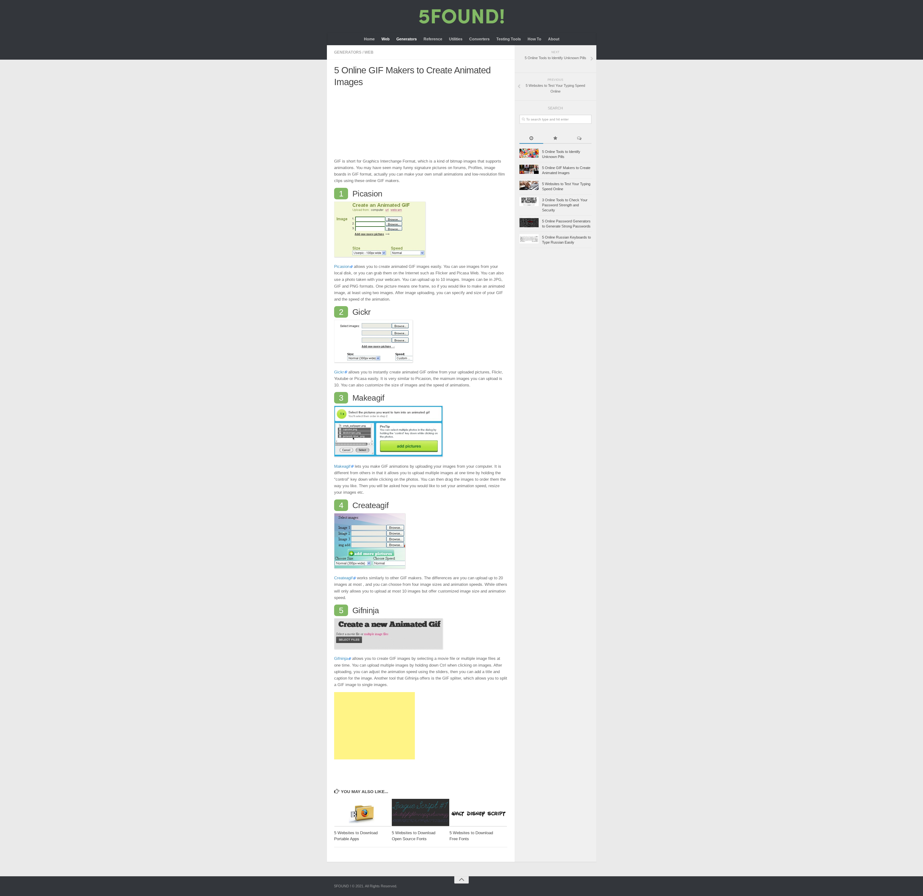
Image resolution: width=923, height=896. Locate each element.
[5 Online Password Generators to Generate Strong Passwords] (529, 222)
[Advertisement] (420, 124)
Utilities (455, 39)
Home (369, 39)
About (553, 39)
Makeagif (342, 466)
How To (534, 39)
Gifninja (341, 658)
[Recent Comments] (579, 138)
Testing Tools (508, 39)
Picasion (341, 266)
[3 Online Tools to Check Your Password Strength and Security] (529, 201)
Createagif (343, 578)
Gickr (339, 372)
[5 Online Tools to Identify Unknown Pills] (529, 153)
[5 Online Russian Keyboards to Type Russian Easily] (529, 238)
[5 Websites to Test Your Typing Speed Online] (529, 185)
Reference (433, 39)
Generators (406, 39)
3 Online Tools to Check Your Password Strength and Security (564, 205)
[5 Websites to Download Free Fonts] (478, 812)
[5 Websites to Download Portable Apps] (363, 812)
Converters (479, 39)
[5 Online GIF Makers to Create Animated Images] (529, 169)
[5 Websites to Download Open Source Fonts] (420, 812)
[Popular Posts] (555, 138)
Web (385, 39)
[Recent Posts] (531, 138)
